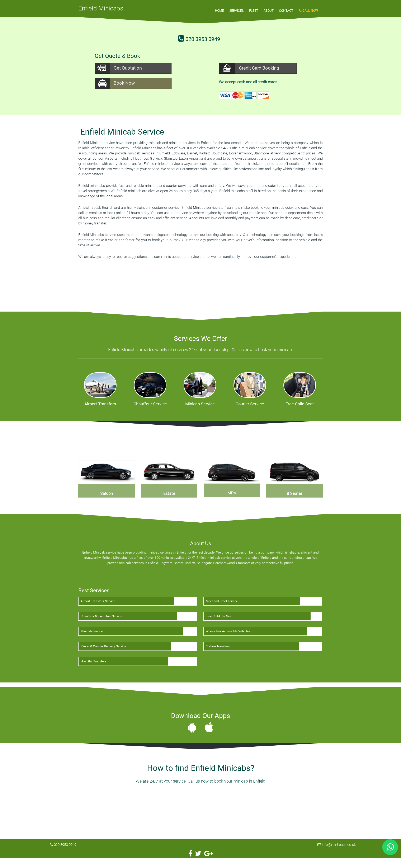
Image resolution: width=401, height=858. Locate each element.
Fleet (253, 11)
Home (219, 11)
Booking (259, 68)
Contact (286, 11)
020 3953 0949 (202, 39)
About (269, 11)
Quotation (128, 68)
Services (236, 11)
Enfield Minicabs (100, 8)
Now (124, 83)
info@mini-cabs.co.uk (339, 845)
